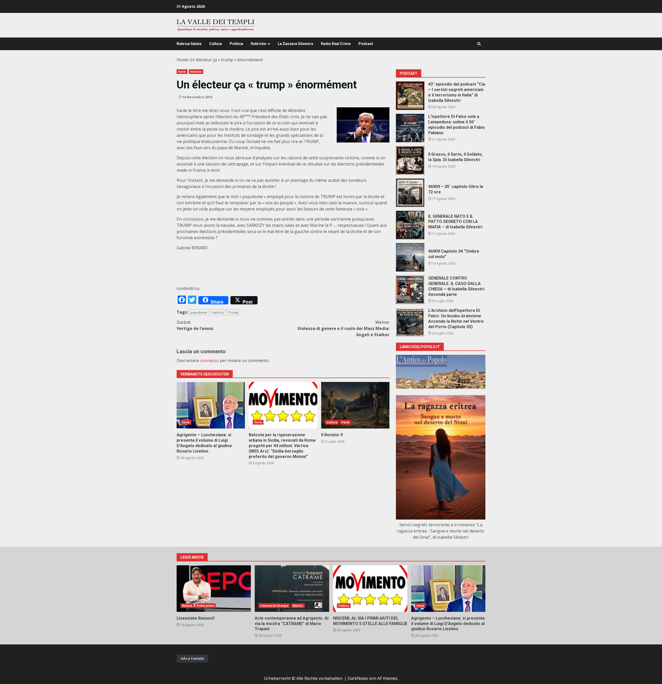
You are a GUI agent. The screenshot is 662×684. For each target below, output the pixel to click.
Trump (233, 312)
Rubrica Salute (189, 44)
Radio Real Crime (336, 44)
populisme (199, 312)
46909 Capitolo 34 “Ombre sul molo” (410, 257)
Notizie (187, 605)
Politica (236, 44)
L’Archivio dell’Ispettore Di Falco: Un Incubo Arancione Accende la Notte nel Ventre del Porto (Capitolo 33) (410, 322)
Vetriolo (196, 71)
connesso (209, 360)
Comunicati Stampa (274, 605)
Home (182, 60)
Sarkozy (217, 312)
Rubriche (258, 44)
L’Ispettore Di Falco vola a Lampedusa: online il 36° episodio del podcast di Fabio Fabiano (410, 128)
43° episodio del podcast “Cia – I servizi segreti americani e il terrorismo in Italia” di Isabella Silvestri (410, 95)
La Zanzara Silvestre (295, 44)
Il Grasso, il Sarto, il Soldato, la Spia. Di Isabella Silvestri (410, 160)
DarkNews (358, 678)
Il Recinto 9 (355, 405)
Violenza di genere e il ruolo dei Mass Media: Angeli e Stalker (343, 328)
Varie (182, 71)
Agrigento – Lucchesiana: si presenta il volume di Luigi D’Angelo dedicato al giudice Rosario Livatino (211, 405)
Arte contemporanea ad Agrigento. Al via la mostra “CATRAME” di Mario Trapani (292, 588)
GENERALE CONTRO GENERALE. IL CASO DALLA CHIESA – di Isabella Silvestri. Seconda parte (410, 289)
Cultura (215, 44)
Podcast (365, 44)
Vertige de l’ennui (195, 325)
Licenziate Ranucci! (214, 588)
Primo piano (205, 605)
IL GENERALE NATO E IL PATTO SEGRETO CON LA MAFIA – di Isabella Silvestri (410, 225)
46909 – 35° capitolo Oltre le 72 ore (410, 192)
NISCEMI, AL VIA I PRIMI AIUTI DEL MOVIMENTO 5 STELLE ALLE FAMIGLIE (370, 588)
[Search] (479, 44)
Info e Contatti (192, 658)
